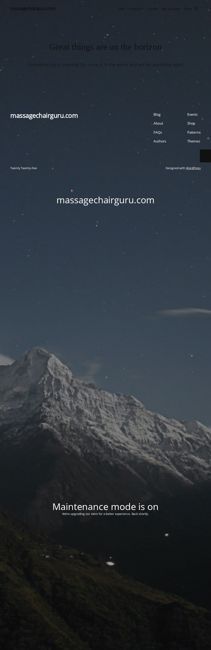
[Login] (196, 8)
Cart (121, 8)
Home (153, 8)
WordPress (193, 168)
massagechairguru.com (32, 8)
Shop (188, 8)
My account (171, 8)
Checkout (136, 8)
